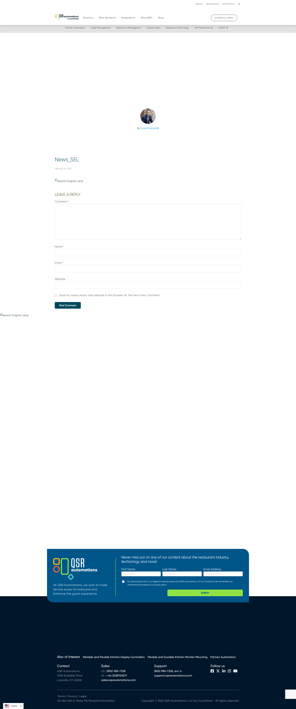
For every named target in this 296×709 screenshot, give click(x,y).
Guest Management (101, 28)
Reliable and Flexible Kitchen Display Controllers (114, 657)
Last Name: (169, 569)
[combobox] (13, 706)
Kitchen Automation (75, 28)
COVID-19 (223, 28)
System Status (212, 4)
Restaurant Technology (177, 28)
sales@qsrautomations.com (118, 680)
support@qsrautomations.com (173, 675)
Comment (62, 201)
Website (60, 279)
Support (199, 4)
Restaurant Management (128, 28)
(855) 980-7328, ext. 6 (168, 671)
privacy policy (160, 585)
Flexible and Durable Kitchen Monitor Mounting (177, 657)
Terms (61, 696)
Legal (82, 696)
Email (59, 262)
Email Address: (212, 569)
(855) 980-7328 (116, 671)
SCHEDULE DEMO (224, 18)
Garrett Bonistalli (150, 128)
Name (59, 246)
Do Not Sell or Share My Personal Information (86, 700)
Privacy (72, 696)
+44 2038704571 (117, 675)
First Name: (128, 569)
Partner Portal (228, 4)
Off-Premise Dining (203, 28)
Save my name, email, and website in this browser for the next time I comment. (109, 295)
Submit (205, 592)
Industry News (153, 28)
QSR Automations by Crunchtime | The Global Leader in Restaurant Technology (67, 16)
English (14, 706)
